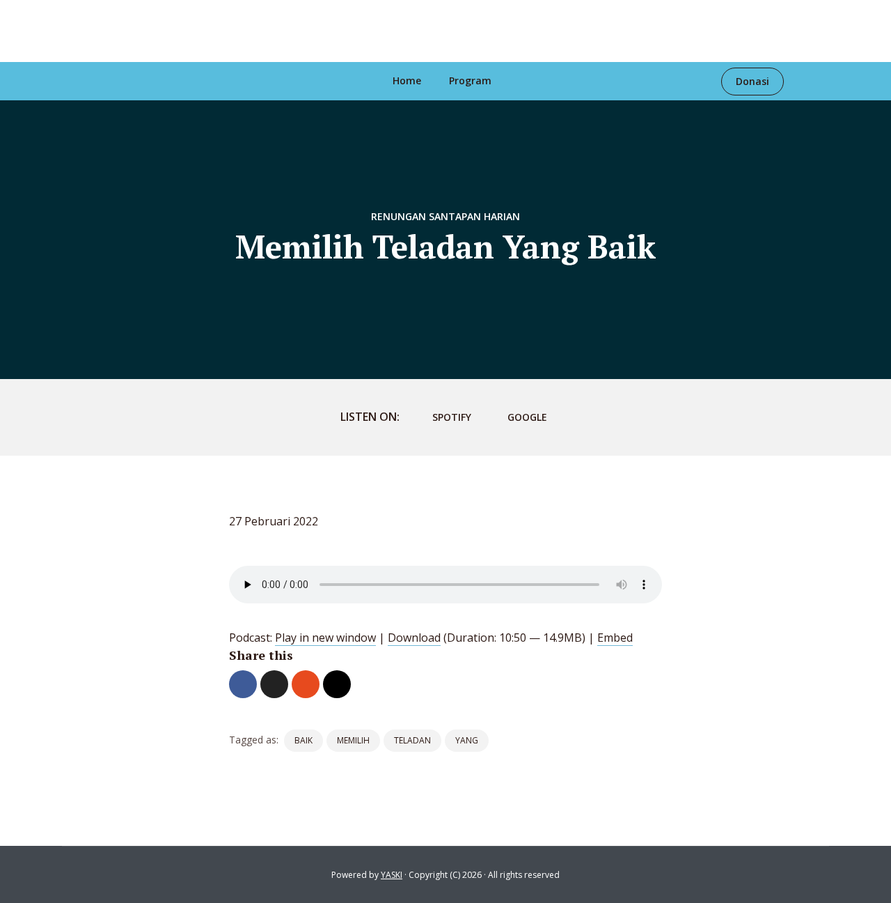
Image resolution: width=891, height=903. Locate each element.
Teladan (412, 740)
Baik (303, 740)
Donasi (752, 81)
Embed (615, 637)
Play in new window (325, 637)
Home (407, 80)
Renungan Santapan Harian (445, 216)
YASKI (391, 875)
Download (414, 637)
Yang (466, 740)
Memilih (353, 740)
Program (470, 80)
